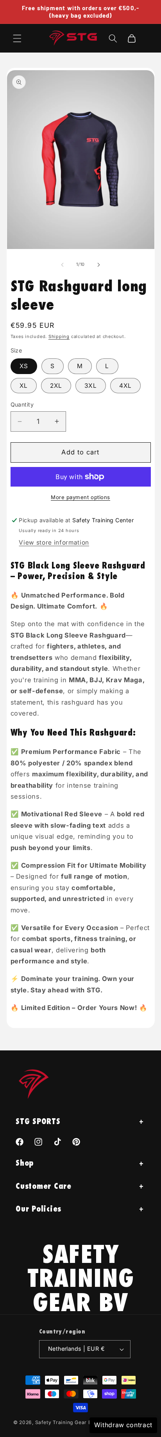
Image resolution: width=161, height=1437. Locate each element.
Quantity (22, 404)
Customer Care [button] (44, 1186)
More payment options (80, 497)
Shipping (59, 336)
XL (24, 385)
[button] (17, 38)
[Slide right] (98, 264)
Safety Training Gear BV (65, 1422)
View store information (54, 542)
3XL (90, 385)
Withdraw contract (123, 1425)
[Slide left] (62, 264)
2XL (56, 385)
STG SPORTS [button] (38, 1121)
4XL (125, 385)
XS (24, 366)
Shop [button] (25, 1163)
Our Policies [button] (38, 1209)
